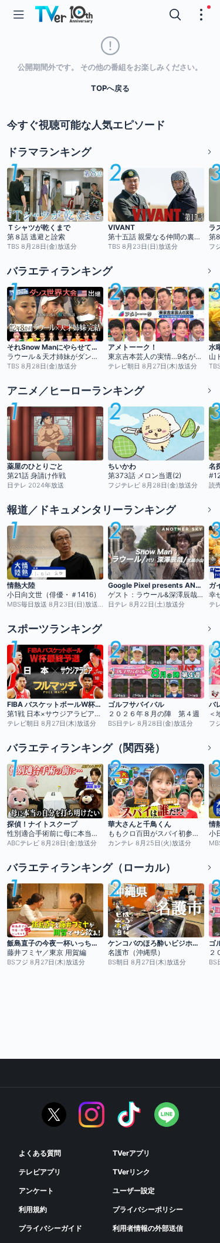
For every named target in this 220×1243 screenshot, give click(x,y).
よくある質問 (40, 1153)
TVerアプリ (131, 1153)
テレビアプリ (40, 1171)
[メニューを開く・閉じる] (201, 14)
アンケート (36, 1190)
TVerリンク (131, 1171)
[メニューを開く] (18, 14)
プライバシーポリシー (148, 1209)
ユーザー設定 (134, 1190)
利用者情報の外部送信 (148, 1228)
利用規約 (33, 1209)
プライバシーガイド (50, 1228)
